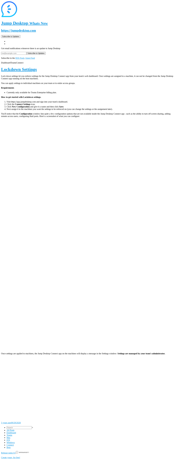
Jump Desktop (24, 23)
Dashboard (11, 433)
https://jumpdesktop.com (18, 30)
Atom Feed (30, 58)
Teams (9, 435)
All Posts (10, 430)
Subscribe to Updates (10, 36)
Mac (8, 437)
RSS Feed (19, 58)
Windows (11, 442)
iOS (8, 440)
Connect (10, 445)
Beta (9, 447)
